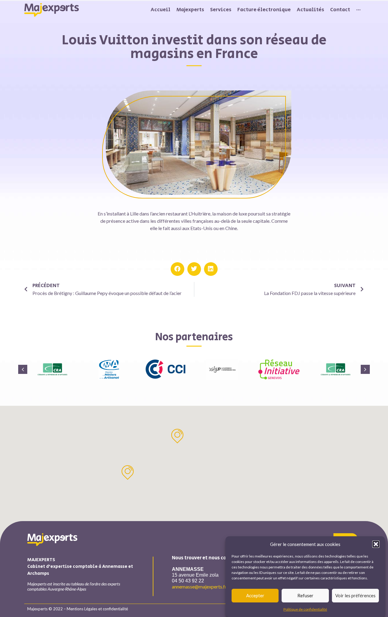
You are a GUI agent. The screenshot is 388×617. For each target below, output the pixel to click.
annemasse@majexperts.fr (199, 586)
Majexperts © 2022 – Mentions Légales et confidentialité (77, 608)
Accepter (255, 595)
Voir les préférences (355, 595)
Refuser (305, 595)
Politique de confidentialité (305, 609)
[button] (376, 544)
